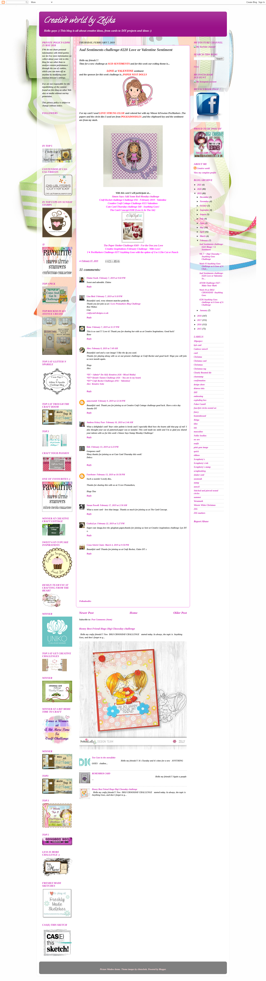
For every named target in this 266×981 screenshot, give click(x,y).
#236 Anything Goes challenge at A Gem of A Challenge (211, 302)
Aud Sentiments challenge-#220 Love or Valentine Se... (211, 276)
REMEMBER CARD (101, 773)
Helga (196, 420)
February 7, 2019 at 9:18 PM (109, 296)
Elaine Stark (92, 278)
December (204, 197)
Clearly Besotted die (202, 372)
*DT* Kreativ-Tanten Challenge (114, 377)
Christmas (198, 364)
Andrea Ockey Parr (96, 422)
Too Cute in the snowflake (103, 757)
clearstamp (198, 376)
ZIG (195, 509)
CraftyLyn (91, 523)
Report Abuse (201, 521)
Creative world (203, 168)
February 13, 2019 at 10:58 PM (111, 474)
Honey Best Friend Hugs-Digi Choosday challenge (107, 628)
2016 (199, 324)
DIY (195, 392)
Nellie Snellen (200, 435)
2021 (199, 184)
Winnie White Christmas (205, 505)
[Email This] (106, 261)
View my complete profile (205, 172)
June (202, 223)
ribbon (197, 455)
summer (197, 497)
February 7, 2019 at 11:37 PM (105, 327)
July (202, 218)
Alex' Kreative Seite (95, 384)
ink (195, 427)
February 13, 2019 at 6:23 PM (104, 447)
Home (133, 612)
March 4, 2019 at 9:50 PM (117, 545)
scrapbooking (200, 471)
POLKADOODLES (131, 116)
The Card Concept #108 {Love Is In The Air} (132, 210)
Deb (88, 447)
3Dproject (198, 341)
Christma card (200, 361)
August (203, 214)
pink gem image (201, 447)
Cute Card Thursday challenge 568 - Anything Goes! (132, 206)
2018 (199, 316)
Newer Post (86, 612)
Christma (198, 357)
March (203, 236)
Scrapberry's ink (201, 463)
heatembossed (200, 416)
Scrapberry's (199, 459)
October (203, 205)
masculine (198, 431)
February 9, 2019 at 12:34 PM (111, 401)
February (204, 240)
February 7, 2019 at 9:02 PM (112, 278)
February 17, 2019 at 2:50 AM (113, 505)
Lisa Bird (91, 296)
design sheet (199, 384)
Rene (89, 327)
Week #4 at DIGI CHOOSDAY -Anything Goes (211, 292)
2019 (199, 193)
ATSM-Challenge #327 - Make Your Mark (210, 284)
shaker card (199, 475)
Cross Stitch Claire (95, 545)
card (196, 353)
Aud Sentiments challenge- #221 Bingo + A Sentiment (211, 247)
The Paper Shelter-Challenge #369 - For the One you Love (133, 245)
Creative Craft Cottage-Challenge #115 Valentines (133, 203)
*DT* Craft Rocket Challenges (108, 381)
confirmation (200, 380)
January (204, 310)
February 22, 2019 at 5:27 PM (110, 523)
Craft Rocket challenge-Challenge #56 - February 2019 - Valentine (132, 200)
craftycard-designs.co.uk (97, 313)
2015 (199, 329)
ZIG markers (199, 513)
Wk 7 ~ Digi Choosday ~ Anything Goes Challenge (210, 256)
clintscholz (142, 969)
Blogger (162, 969)
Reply (89, 286)
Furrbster (91, 474)
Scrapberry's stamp (202, 467)
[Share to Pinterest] (118, 261)
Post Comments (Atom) (101, 619)
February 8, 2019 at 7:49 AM (105, 348)
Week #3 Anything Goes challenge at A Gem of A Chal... (211, 266)
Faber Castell (200, 404)
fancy (196, 412)
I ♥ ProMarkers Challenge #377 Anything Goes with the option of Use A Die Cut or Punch (132, 252)
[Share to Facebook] (115, 261)
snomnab (198, 479)
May (202, 227)
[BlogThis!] (109, 261)
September (205, 210)
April (202, 232)
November (204, 201)
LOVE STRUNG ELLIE (112, 113)
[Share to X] (112, 261)
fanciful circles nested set (205, 408)
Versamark (198, 501)
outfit (196, 443)
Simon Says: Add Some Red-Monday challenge (135, 196)
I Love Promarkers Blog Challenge (125, 303)
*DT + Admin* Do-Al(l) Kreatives (111, 374)
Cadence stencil (201, 349)
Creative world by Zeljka (79, 21)
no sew (197, 439)
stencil (197, 486)
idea (195, 423)
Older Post (180, 612)
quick (196, 451)
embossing (198, 396)
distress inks (199, 388)
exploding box (200, 400)
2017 (199, 320)
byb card (197, 345)
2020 (199, 189)
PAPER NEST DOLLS (135, 74)
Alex (89, 348)
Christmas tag (200, 369)
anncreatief (92, 401)
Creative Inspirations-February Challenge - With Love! (132, 249)
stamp (196, 482)
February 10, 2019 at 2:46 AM (119, 422)
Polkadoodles (85, 601)
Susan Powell (93, 505)
